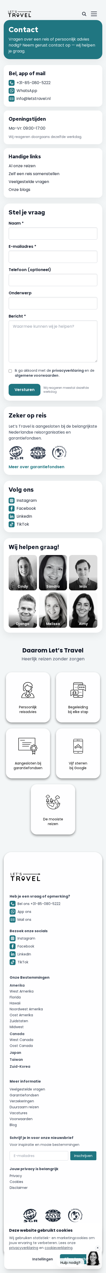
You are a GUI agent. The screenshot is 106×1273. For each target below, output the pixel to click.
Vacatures (18, 1113)
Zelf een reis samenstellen (34, 174)
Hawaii (15, 1003)
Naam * (16, 223)
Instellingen (42, 1259)
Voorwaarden (21, 1118)
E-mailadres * (22, 246)
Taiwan (16, 1059)
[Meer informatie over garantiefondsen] (53, 1215)
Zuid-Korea (20, 1066)
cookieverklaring (58, 1247)
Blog (13, 1124)
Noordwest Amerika (26, 1009)
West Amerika (22, 991)
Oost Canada (21, 1045)
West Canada (21, 1039)
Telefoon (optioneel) (30, 270)
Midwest (17, 1026)
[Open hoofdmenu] (94, 14)
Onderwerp (20, 293)
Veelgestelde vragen (29, 182)
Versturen (25, 390)
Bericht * (17, 316)
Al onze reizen (22, 166)
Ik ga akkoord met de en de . (54, 373)
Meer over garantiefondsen (36, 467)
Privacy (16, 1175)
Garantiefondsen (24, 1095)
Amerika (17, 985)
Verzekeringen (22, 1101)
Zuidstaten (19, 1020)
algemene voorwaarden (37, 375)
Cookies (16, 1181)
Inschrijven (83, 1155)
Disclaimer (19, 1187)
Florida (15, 997)
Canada (17, 1033)
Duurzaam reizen (24, 1107)
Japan (15, 1052)
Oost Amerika (21, 1015)
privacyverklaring (68, 370)
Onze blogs (19, 189)
